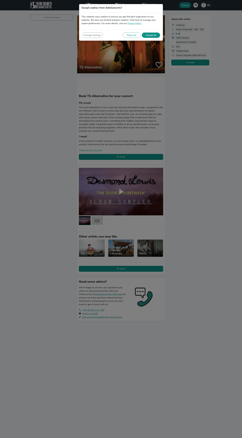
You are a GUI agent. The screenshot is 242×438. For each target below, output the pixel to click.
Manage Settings (92, 35)
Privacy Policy (134, 23)
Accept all (151, 35)
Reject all (131, 35)
